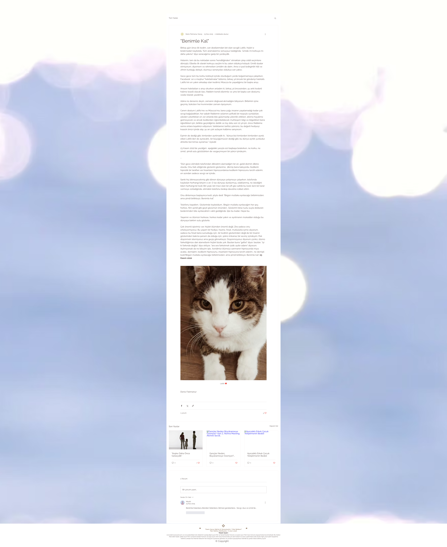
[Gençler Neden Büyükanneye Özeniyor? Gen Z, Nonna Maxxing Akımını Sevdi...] (223, 439)
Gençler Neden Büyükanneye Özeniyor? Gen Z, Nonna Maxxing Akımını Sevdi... (222, 454)
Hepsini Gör (273, 426)
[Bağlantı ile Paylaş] (193, 406)
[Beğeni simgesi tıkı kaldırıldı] (187, 512)
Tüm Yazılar (173, 18)
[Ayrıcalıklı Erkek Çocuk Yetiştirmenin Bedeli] (261, 439)
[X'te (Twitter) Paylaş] (187, 406)
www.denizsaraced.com (174, 535)
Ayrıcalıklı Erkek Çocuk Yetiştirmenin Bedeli (258, 454)
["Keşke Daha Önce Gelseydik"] (186, 439)
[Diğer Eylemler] (265, 34)
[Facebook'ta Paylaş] (181, 406)
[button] (275, 18)
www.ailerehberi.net (190, 535)
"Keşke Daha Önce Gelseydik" (181, 454)
